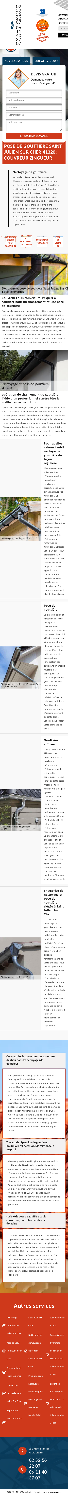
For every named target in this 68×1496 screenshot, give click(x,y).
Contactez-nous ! (46, 61)
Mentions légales (52, 1492)
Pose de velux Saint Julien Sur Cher (14, 1351)
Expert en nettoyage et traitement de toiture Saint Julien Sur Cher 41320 (57, 1403)
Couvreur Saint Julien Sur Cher (14, 1372)
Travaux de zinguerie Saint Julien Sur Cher (14, 1393)
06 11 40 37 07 (18, 36)
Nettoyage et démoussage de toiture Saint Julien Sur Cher (35, 1351)
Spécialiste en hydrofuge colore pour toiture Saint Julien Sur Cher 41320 (57, 1355)
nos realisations (16, 61)
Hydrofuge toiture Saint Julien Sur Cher (14, 1326)
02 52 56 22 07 (18, 15)
